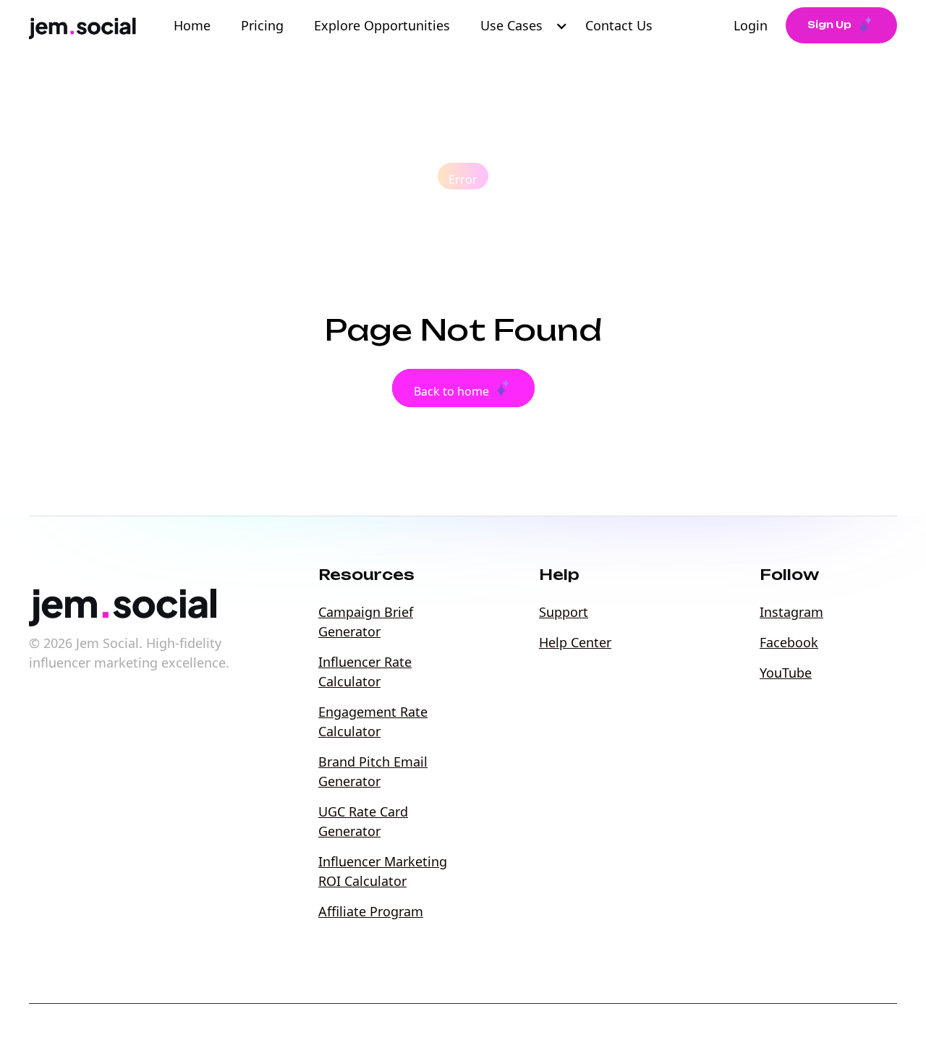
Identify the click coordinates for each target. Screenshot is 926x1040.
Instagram (791, 612)
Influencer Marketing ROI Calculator (382, 871)
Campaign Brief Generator (365, 621)
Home (192, 25)
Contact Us (622, 25)
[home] (85, 25)
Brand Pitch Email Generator (373, 771)
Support (563, 612)
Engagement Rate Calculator (373, 721)
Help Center (575, 642)
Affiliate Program (370, 911)
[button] (526, 26)
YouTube (786, 672)
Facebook (789, 642)
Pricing (262, 25)
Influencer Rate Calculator (365, 671)
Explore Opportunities (382, 25)
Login (751, 25)
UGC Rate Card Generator (363, 821)
